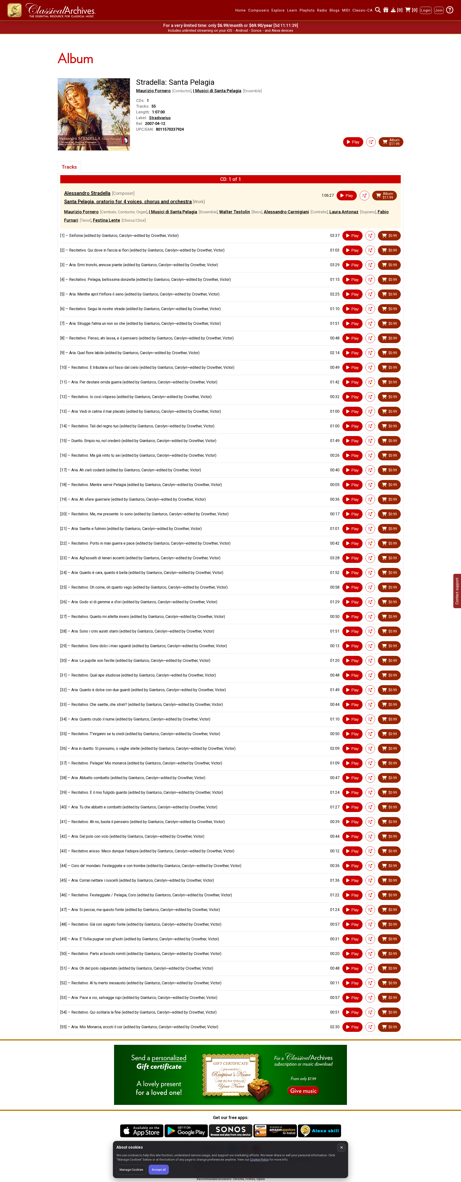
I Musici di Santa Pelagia (217, 90)
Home (240, 10)
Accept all (159, 1169)
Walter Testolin (234, 211)
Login (426, 10)
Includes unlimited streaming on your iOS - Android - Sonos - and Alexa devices (230, 30)
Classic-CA (362, 10)
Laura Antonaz (343, 211)
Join (439, 10)
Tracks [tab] (69, 167)
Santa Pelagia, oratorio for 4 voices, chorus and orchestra (128, 201)
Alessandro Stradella (87, 193)
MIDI (346, 10)
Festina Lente (106, 220)
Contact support (457, 591)
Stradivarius (160, 118)
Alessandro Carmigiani (286, 211)
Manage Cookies (131, 1169)
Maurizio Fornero (153, 90)
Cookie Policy (259, 1159)
